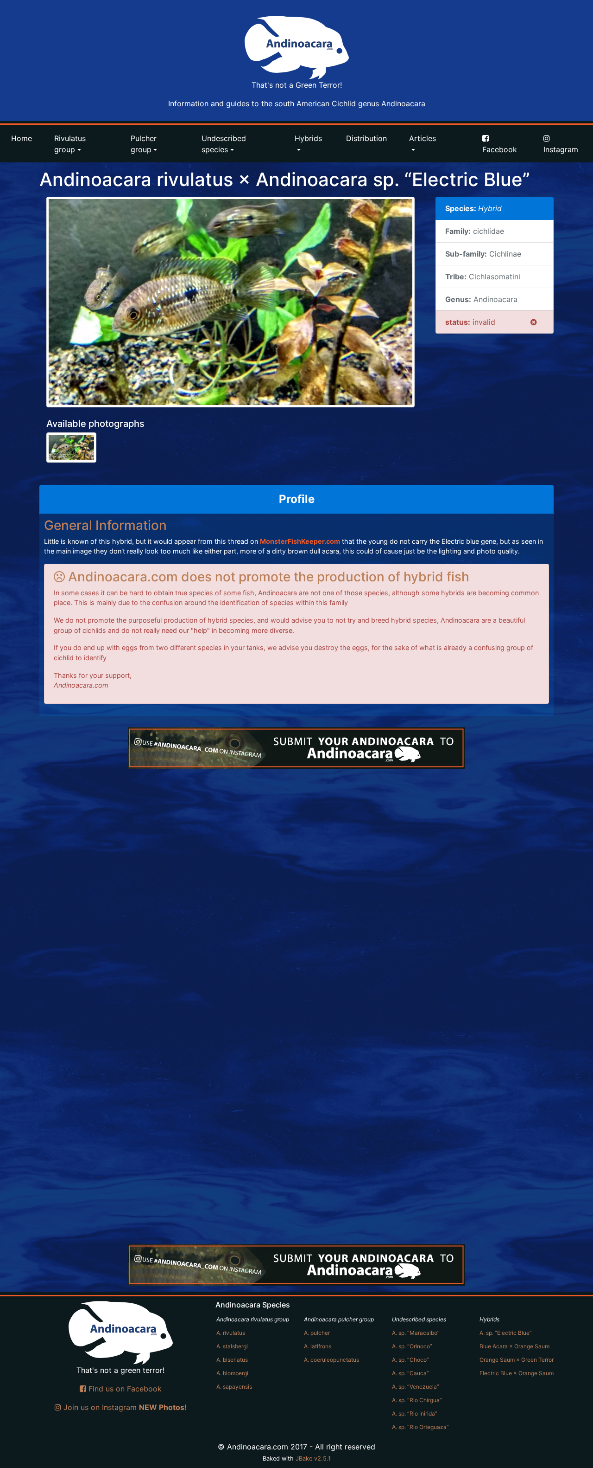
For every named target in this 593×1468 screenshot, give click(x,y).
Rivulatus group (70, 144)
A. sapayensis (234, 1386)
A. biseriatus (232, 1359)
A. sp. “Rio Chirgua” (417, 1400)
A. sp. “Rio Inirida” (414, 1413)
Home (21, 138)
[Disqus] (296, 885)
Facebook (499, 149)
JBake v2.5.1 (313, 1458)
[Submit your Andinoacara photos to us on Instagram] (296, 748)
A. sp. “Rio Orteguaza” (420, 1426)
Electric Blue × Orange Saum (516, 1373)
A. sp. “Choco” (410, 1359)
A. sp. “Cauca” (410, 1373)
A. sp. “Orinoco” (412, 1346)
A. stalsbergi (232, 1346)
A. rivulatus (230, 1332)
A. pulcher (317, 1332)
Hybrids (308, 138)
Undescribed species (224, 144)
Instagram (560, 149)
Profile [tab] (297, 499)
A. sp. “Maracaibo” (416, 1332)
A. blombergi (232, 1373)
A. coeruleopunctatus (331, 1359)
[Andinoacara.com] (296, 47)
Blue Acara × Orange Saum (514, 1346)
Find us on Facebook (124, 1388)
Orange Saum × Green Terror (516, 1359)
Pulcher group (144, 144)
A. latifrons (317, 1346)
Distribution (366, 138)
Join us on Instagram (124, 1407)
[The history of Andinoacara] (460, 132)
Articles (422, 138)
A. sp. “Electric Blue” (505, 1332)
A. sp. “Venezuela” (415, 1386)
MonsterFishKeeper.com (300, 541)
